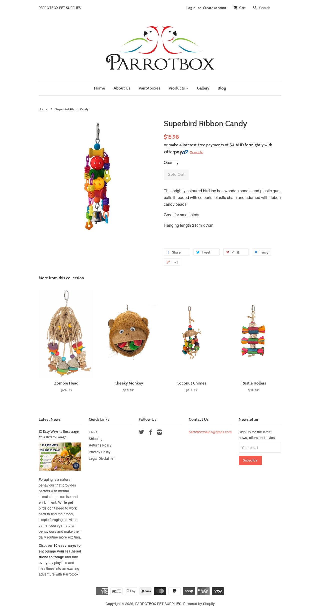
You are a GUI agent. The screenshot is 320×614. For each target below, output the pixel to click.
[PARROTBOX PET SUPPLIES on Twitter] (141, 432)
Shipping (95, 438)
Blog (222, 88)
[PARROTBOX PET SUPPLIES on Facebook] (150, 432)
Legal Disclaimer (102, 458)
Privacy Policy (99, 451)
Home (99, 88)
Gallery (203, 88)
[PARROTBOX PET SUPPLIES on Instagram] (159, 432)
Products (177, 88)
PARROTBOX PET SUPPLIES (158, 603)
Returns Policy (100, 445)
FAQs (93, 431)
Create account (214, 8)
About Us (122, 88)
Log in (191, 8)
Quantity (171, 162)
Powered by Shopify (199, 603)
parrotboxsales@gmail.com (210, 431)
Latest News (49, 419)
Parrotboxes (149, 88)
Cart (242, 8)
